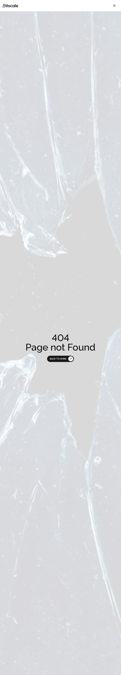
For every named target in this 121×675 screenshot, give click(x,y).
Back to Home (58, 359)
